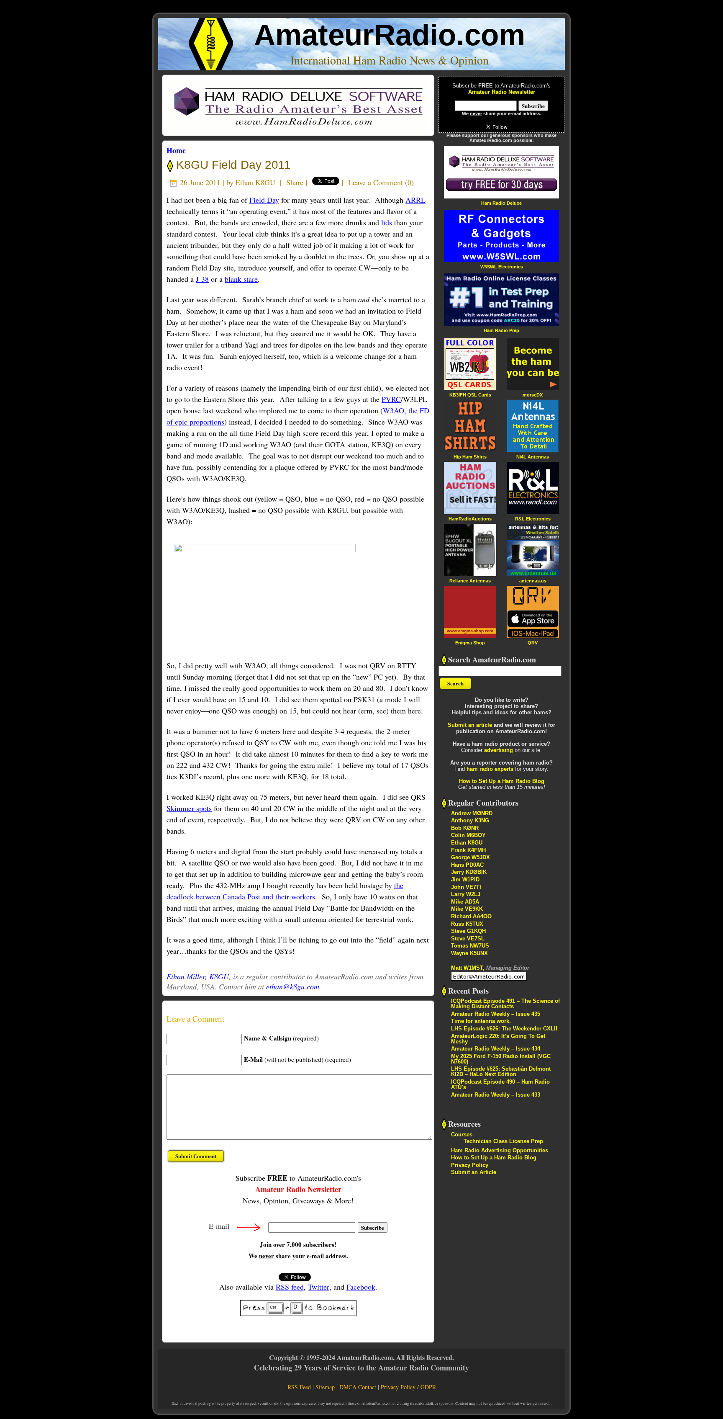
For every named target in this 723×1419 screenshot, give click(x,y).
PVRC (391, 399)
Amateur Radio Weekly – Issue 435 (495, 1014)
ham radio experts (490, 769)
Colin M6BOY (468, 835)
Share (294, 182)
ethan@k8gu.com (292, 986)
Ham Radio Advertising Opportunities (499, 1150)
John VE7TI (466, 887)
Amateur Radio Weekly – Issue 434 (495, 1049)
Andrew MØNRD (471, 813)
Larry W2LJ (465, 894)
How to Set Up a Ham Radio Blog (501, 781)
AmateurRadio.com (389, 35)
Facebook (360, 1287)
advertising (498, 750)
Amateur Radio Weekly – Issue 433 (495, 1095)
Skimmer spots (189, 808)
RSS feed (290, 1287)
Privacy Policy (469, 1165)
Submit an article (470, 725)
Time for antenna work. (481, 1021)
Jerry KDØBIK (469, 872)
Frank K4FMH (468, 850)
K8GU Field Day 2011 (232, 164)
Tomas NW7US (470, 946)
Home (176, 150)
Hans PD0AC (467, 865)
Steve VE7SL (468, 938)
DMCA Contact (357, 1387)
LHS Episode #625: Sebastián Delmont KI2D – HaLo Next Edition (501, 1071)
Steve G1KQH (468, 931)
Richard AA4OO (471, 916)
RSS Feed (299, 1387)
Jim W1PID (465, 879)
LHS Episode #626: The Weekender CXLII (504, 1028)
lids (386, 222)
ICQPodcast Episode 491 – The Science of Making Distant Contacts (505, 1004)
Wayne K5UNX (469, 953)
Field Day (264, 200)
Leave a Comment (375, 182)
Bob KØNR (465, 828)
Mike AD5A (465, 902)
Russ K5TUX (467, 924)
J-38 (202, 279)
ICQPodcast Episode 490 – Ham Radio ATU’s (500, 1084)
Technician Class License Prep (503, 1141)
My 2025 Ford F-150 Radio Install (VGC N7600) (501, 1059)
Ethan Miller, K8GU (198, 976)
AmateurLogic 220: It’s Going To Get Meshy (498, 1039)
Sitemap (325, 1387)
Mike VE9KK (467, 909)
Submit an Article (473, 1172)
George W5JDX (470, 857)
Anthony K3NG (470, 820)
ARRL (415, 200)
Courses (461, 1134)
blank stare (241, 279)
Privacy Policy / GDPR (408, 1387)
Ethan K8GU (255, 182)
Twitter (318, 1287)
